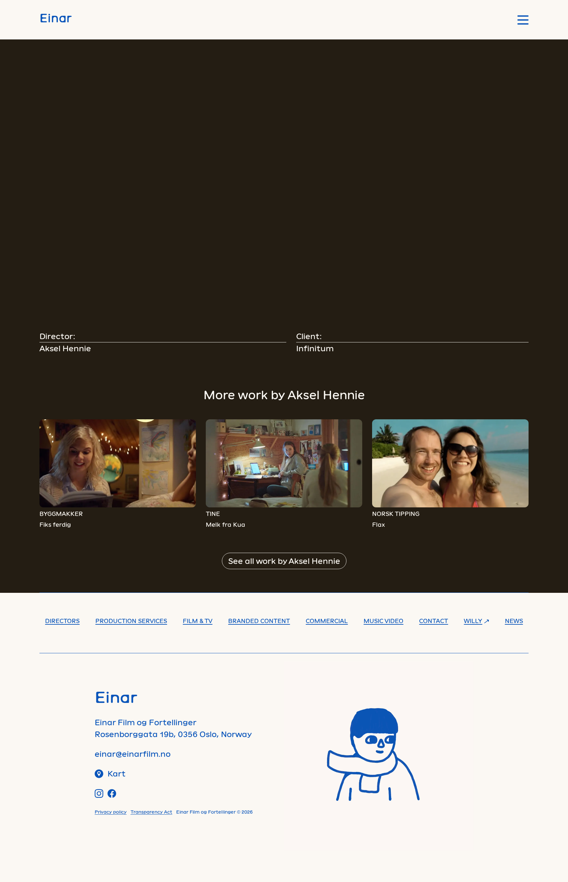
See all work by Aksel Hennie (284, 561)
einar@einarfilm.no (133, 753)
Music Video (383, 620)
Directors (62, 620)
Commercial (327, 620)
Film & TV (197, 620)
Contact (433, 620)
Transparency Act (151, 812)
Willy (473, 620)
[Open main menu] (523, 20)
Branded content (259, 620)
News (514, 620)
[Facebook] (111, 793)
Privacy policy (111, 812)
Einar (55, 18)
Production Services (131, 620)
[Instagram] (99, 793)
